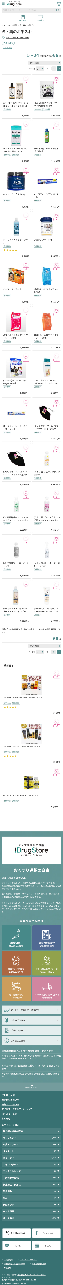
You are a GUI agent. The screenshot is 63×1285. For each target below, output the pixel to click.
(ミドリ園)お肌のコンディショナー (47, 473)
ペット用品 (12, 25)
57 (55, 1198)
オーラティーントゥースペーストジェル (15, 427)
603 (54, 1184)
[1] (26, 124)
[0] (26, 78)
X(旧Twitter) (18, 1233)
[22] (56, 672)
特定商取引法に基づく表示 (14, 1263)
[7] (26, 169)
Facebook (48, 1233)
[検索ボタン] (58, 10)
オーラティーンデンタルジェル (46, 196)
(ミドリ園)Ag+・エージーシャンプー (16, 564)
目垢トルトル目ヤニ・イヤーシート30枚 (46, 336)
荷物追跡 (7, 1267)
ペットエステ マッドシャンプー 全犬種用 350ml (15, 150)
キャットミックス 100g (14, 194)
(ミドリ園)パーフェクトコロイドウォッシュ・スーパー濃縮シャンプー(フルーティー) (16, 519)
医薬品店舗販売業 (39, 1263)
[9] (56, 215)
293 (54, 1211)
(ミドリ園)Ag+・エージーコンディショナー (47, 564)
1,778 (53, 1218)
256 (54, 1144)
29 (55, 1204)
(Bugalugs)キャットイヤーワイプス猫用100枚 (46, 104)
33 (55, 1164)
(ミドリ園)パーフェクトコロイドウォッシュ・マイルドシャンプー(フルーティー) (47, 519)
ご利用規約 (8, 1259)
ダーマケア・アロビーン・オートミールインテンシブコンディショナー (46, 610)
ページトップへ (31, 1087)
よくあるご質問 (9, 1113)
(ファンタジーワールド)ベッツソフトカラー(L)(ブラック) (16, 473)
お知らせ (6, 1118)
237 (54, 1178)
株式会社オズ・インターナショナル (31, 1274)
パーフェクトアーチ (12, 289)
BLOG (48, 1245)
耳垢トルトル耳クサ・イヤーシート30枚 (15, 336)
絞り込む (9, 42)
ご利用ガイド (8, 1095)
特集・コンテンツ (10, 1104)
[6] (56, 169)
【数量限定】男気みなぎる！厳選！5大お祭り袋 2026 (22, 697)
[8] (56, 264)
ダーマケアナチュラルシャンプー (15, 241)
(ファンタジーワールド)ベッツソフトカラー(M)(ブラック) (46, 427)
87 (55, 1151)
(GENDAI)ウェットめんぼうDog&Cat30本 (15, 382)
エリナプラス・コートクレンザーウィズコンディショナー (46, 382)
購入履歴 (22, 19)
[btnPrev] (53, 68)
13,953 (53, 1158)
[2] (56, 124)
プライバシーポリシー (28, 1259)
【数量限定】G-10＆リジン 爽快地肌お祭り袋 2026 (21, 746)
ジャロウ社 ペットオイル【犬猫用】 (46, 150)
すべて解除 (7, 47)
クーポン (40, 19)
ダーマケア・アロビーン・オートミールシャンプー (15, 610)
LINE (18, 1245)
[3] (26, 401)
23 (55, 1191)
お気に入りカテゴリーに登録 (17, 37)
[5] (26, 264)
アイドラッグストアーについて (17, 1109)
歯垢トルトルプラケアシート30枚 (46, 291)
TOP (3, 25)
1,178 (53, 1138)
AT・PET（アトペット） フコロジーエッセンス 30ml (16, 104)
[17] (56, 721)
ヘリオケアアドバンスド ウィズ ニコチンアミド (20, 795)
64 (55, 1171)
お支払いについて (10, 1099)
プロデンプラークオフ (44, 239)
